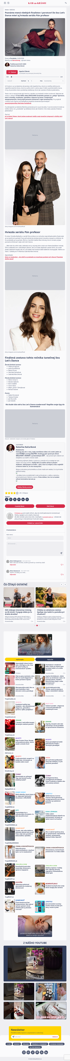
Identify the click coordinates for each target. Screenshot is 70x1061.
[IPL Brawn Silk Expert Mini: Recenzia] (51, 1010)
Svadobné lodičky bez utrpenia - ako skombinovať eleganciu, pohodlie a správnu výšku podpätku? (25, 707)
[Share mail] (27, 499)
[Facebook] (33, 1052)
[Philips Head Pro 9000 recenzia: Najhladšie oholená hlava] (51, 991)
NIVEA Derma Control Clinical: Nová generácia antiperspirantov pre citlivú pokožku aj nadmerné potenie (55, 799)
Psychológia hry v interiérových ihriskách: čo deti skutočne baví (25, 814)
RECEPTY (18, 738)
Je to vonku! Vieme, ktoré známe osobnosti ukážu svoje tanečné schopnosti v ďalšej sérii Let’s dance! (33, 117)
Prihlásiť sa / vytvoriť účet (35, 523)
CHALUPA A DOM (21, 864)
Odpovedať (13, 564)
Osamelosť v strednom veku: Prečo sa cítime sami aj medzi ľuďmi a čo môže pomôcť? (55, 667)
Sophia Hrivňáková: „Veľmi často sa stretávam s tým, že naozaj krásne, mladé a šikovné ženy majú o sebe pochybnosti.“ (55, 679)
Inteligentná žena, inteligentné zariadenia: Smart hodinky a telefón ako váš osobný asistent (55, 780)
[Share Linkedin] (23, 499)
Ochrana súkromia (56, 1044)
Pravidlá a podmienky (39, 1044)
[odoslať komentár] (61, 553)
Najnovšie (50, 659)
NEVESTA (18, 702)
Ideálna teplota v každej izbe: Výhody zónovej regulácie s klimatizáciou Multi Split (54, 870)
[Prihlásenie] (5, 3)
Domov (7, 9)
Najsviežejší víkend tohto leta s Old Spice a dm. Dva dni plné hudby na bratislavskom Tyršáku (24, 666)
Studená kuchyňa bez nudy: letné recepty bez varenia (55, 886)
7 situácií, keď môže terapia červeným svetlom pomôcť (25, 723)
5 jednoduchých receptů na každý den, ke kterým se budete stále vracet (25, 760)
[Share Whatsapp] (10, 499)
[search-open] (8, 3)
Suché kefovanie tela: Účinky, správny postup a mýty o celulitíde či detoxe (54, 689)
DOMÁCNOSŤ (20, 828)
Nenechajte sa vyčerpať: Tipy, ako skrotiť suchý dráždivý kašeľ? (24, 778)
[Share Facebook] (6, 499)
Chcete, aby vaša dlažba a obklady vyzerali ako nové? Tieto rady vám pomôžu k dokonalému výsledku (25, 833)
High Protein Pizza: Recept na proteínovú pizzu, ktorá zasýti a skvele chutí (25, 742)
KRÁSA (48, 758)
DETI (17, 810)
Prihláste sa (18, 513)
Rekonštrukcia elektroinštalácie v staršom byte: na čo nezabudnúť (25, 850)
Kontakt (17, 1044)
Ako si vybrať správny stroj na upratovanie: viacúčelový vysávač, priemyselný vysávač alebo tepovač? (55, 834)
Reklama (26, 1044)
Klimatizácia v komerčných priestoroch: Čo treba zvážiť (55, 850)
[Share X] (15, 499)
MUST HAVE (49, 704)
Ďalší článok (50, 506)
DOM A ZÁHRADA (51, 812)
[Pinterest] (37, 1052)
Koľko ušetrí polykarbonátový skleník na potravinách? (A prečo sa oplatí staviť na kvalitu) (55, 816)
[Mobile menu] (66, 3)
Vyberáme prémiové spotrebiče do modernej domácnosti (24, 886)
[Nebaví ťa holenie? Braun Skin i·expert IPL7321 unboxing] (19, 1010)
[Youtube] (28, 1052)
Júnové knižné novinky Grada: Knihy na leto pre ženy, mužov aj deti (54, 905)
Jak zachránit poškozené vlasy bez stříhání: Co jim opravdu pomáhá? (54, 761)
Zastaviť (10, 81)
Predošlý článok (19, 506)
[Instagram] (24, 1052)
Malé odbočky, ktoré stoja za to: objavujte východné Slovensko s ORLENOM (25, 796)
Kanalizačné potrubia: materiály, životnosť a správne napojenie (23, 868)
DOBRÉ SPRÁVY (21, 792)
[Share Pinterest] (19, 499)
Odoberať (55, 1037)
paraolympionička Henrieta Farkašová (18, 103)
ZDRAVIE (18, 720)
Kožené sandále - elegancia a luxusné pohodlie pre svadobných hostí (55, 707)
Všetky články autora (24, 487)
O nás (9, 1044)
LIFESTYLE (12, 9)
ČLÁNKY (18, 774)
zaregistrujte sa (48, 517)
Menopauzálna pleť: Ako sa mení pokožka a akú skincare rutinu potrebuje (25, 689)
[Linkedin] (46, 1052)
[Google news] (42, 1052)
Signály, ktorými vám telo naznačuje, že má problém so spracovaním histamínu (55, 725)
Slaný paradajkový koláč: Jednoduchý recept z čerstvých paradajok (54, 743)
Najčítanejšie (20, 659)
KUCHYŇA (19, 882)
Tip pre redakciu (35, 1047)
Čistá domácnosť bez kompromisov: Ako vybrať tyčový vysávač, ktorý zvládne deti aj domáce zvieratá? (24, 906)
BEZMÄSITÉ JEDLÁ (51, 884)
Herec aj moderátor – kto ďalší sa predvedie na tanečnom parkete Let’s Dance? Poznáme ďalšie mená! (34, 258)
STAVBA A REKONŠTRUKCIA (25, 846)
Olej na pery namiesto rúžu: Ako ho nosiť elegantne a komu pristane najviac (25, 677)
